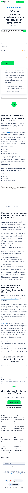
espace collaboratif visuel (17, 85)
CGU (19, 487)
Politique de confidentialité (12, 489)
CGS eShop (14, 487)
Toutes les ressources (15, 7)
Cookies (20, 489)
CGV (10, 487)
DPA (22, 487)
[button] (14, 104)
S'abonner (14, 466)
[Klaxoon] (5, 2)
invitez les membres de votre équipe (9, 298)
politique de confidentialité (15, 473)
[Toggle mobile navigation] (26, 1)
